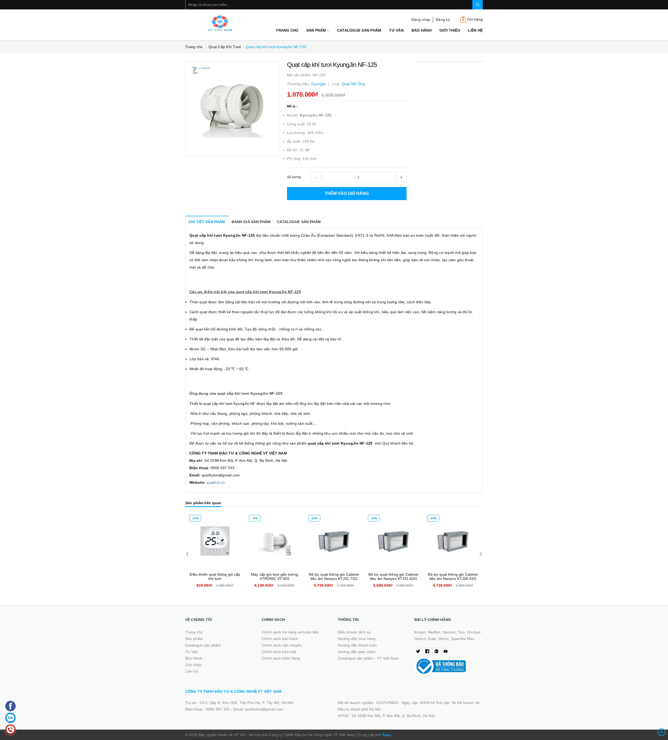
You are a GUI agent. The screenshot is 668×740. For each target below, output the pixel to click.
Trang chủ (287, 30)
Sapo (386, 735)
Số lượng (294, 177)
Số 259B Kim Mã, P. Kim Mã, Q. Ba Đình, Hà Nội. (394, 716)
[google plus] (436, 651)
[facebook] (427, 651)
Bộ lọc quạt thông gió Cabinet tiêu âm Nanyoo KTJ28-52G (453, 576)
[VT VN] (219, 23)
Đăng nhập (420, 20)
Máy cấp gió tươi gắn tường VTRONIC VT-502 (274, 576)
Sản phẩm (316, 30)
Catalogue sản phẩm (359, 30)
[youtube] (446, 651)
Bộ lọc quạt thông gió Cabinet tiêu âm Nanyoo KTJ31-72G (334, 576)
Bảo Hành (421, 30)
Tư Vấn (396, 30)
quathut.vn (215, 482)
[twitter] (418, 651)
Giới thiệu (449, 30)
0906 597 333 (218, 709)
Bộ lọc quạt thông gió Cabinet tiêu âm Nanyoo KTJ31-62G (393, 576)
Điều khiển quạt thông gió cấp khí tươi (215, 576)
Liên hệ (475, 30)
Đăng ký (443, 20)
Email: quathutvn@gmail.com (258, 709)
